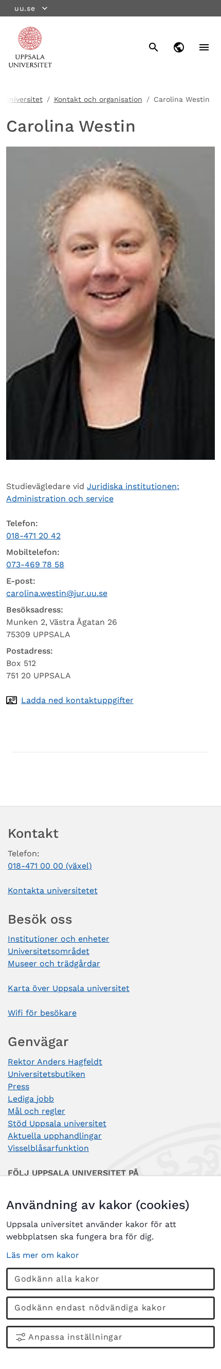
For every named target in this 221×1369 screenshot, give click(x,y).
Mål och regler (36, 1111)
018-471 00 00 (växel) (50, 866)
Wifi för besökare (42, 1013)
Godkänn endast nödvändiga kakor (90, 1307)
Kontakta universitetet (53, 890)
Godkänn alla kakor (57, 1279)
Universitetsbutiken (46, 1074)
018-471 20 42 (33, 536)
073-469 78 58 (35, 564)
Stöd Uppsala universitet (57, 1123)
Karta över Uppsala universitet (69, 988)
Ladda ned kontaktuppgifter (77, 700)
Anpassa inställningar (75, 1337)
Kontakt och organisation (98, 99)
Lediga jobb (31, 1099)
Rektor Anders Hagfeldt (55, 1062)
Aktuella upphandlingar (55, 1136)
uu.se (24, 8)
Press (18, 1086)
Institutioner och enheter (58, 939)
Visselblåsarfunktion (48, 1148)
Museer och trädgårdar (54, 963)
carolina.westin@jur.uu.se (56, 593)
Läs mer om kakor (42, 1255)
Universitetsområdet (48, 951)
